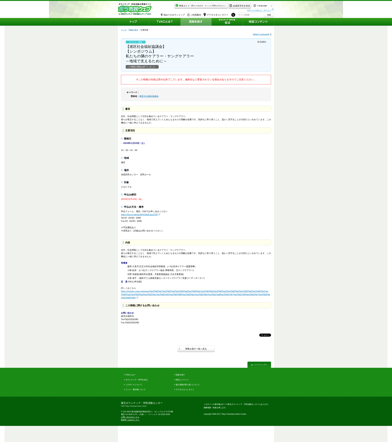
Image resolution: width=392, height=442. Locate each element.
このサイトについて (133, 385)
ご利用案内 (195, 15)
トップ (123, 30)
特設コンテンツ (182, 380)
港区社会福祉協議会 (149, 96)
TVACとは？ (130, 375)
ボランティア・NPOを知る (136, 380)
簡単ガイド (203, 5)
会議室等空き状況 (241, 5)
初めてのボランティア (174, 15)
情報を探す (133, 30)
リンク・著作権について (135, 389)
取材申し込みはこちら (130, 420)
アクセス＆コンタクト (185, 389)
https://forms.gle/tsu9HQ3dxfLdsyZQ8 (139, 214)
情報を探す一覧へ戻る (196, 349)
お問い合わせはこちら (130, 417)
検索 (269, 15)
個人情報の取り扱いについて (188, 385)
